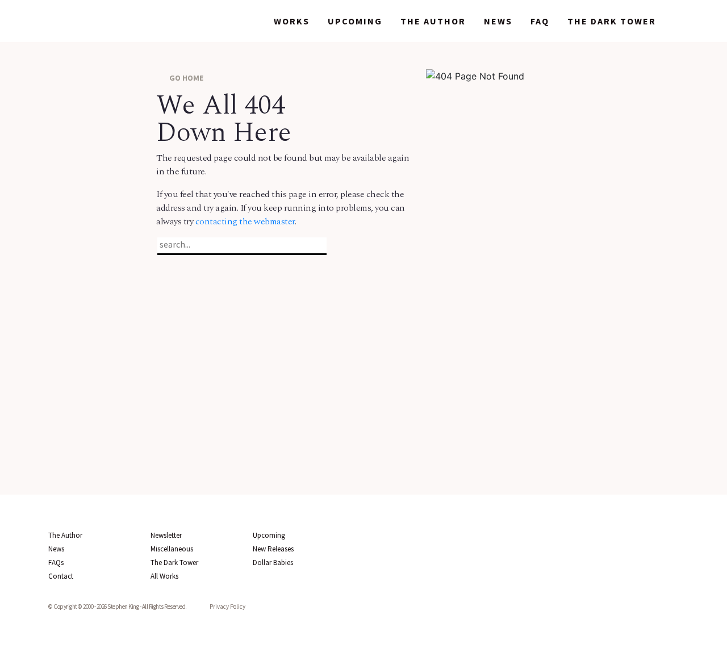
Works (292, 21)
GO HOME (185, 78)
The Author (433, 21)
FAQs (56, 562)
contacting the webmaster (245, 221)
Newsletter (166, 535)
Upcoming (355, 21)
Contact (60, 576)
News (498, 21)
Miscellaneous (172, 549)
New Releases (273, 549)
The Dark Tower (611, 21)
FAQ (539, 21)
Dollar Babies (273, 562)
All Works (164, 576)
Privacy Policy (227, 606)
